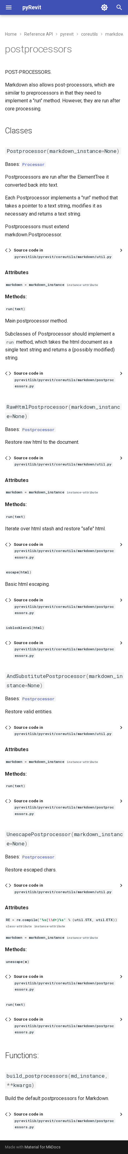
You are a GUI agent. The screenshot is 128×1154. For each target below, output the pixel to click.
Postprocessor (38, 429)
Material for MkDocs (43, 1147)
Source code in (63, 253)
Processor (33, 164)
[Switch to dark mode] (104, 7)
